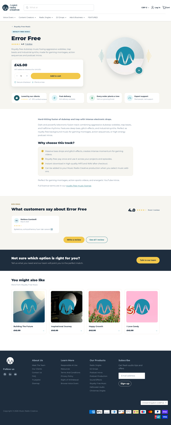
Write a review (74, 240)
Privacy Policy (67, 376)
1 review (28, 44)
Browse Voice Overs (69, 383)
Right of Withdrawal (70, 380)
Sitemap (35, 383)
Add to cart (55, 76)
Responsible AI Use (69, 365)
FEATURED (93, 17)
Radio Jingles (45, 17)
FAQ (34, 376)
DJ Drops (60, 17)
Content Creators (26, 17)
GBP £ (144, 7)
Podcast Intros (96, 372)
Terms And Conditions (70, 372)
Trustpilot (36, 380)
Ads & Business (76, 17)
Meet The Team (38, 365)
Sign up (125, 383)
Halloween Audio (97, 387)
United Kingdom (153, 403)
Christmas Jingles (97, 391)
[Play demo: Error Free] (139, 70)
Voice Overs (8, 17)
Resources (65, 369)
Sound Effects (96, 380)
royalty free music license (78, 186)
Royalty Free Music (22, 27)
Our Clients (37, 369)
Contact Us (37, 372)
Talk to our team (148, 260)
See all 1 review (97, 240)
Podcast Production (98, 376)
